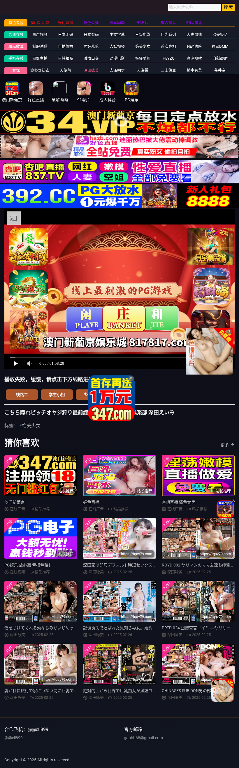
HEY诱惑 (194, 46)
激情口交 (91, 58)
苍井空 (220, 70)
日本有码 (91, 34)
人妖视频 (117, 46)
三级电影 (142, 34)
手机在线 (16, 58)
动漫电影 (117, 58)
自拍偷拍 (65, 46)
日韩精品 (65, 58)
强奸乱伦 (91, 46)
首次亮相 (168, 46)
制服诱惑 (40, 46)
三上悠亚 (168, 70)
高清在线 (16, 34)
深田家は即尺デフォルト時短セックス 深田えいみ (128, 565)
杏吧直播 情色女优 (178, 502)
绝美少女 (142, 46)
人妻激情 (194, 34)
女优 (16, 70)
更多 (225, 445)
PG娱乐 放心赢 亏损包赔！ (28, 565)
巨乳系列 (168, 34)
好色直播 (91, 502)
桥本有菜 (194, 70)
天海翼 (142, 70)
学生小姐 (57, 394)
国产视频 (40, 34)
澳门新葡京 (14, 502)
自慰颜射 (220, 58)
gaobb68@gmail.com (143, 737)
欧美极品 (220, 34)
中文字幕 (117, 34)
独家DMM (220, 46)
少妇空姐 (92, 394)
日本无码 (65, 34)
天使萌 (65, 70)
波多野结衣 (39, 70)
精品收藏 (16, 46)
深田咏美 (91, 70)
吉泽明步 (117, 70)
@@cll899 (13, 737)
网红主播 (40, 58)
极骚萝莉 (142, 58)
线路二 (22, 394)
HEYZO (169, 58)
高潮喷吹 (194, 58)
